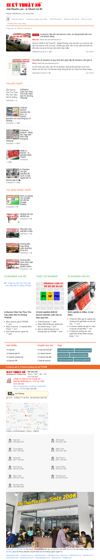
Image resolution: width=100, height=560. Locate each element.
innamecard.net (12, 557)
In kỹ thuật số (63, 355)
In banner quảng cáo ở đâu (36, 19)
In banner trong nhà (83, 350)
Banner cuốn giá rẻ (71, 19)
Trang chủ (10, 28)
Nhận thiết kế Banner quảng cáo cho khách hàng (50, 325)
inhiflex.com (67, 557)
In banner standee (65, 359)
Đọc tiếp (89, 52)
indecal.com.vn (75, 555)
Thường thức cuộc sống (16, 24)
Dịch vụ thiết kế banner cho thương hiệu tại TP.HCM (48, 330)
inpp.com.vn (56, 557)
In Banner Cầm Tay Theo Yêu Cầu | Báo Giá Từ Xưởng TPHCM (26, 93)
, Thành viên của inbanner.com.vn (46, 39)
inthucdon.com (53, 555)
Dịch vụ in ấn (86, 19)
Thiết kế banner (56, 19)
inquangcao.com (12, 555)
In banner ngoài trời (65, 350)
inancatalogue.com (42, 557)
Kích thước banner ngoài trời (17, 331)
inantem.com (88, 555)
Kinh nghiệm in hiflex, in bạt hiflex (80, 313)
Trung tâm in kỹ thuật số (15, 549)
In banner (11, 349)
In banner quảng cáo (15, 357)
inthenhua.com (40, 555)
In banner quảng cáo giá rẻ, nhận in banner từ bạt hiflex (82, 327)
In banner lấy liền (45, 357)
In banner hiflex (79, 276)
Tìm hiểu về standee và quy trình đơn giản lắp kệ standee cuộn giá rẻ (62, 60)
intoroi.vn (64, 555)
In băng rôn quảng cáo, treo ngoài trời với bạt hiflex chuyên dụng (81, 333)
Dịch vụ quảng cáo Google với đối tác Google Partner (26, 200)
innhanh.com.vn (27, 555)
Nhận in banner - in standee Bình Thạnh (26, 154)
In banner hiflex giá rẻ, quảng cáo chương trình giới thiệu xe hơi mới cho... (82, 321)
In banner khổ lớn (45, 349)
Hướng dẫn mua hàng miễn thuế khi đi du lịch (26, 247)
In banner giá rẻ (17, 19)
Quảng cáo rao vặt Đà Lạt (26, 215)
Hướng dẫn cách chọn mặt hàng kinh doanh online (26, 263)
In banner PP (12, 360)
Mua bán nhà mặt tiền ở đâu (26, 230)
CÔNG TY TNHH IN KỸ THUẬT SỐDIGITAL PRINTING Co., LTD (26, 380)
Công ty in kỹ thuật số (79, 355)
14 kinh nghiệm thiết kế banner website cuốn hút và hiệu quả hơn (49, 315)
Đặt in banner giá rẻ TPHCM (17, 321)
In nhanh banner (44, 353)
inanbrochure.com (27, 557)
